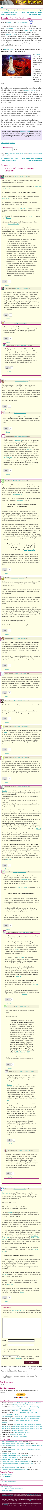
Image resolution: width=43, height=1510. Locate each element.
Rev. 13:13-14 (35, 1236)
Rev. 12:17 (16, 224)
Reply (7, 285)
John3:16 (38, 829)
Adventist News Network (9, 1481)
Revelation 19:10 (24, 208)
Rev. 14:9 (4, 1239)
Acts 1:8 (30, 216)
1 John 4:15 (16, 949)
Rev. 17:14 (22, 1292)
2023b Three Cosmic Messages (17, 153)
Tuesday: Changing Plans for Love (11, 1457)
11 (5, 1251)
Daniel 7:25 (7, 732)
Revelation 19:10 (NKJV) (21, 887)
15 (38, 1237)
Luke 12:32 (7, 188)
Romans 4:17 (20, 500)
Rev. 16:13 (9, 1284)
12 (37, 1237)
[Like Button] (14, 149)
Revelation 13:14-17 (29, 90)
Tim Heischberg (6, 1416)
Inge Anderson (6, 1426)
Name (4, 1340)
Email (4, 1345)
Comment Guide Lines (19, 1310)
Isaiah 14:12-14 (28, 30)
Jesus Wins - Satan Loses (35, 153)
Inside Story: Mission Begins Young (12, 1441)
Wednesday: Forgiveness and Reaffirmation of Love (27, 1426)
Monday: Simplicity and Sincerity (23, 1405)
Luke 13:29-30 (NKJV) (29, 550)
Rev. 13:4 (33, 1237)
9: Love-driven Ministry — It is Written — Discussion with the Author (22, 1445)
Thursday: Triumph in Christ (20, 1430)
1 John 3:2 (29, 449)
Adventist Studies (7, 1474)
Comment (5, 1317)
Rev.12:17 (4, 791)
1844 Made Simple (7, 1487)
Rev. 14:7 (34, 1249)
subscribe (18, 1358)
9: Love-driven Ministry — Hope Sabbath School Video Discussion (21, 1449)
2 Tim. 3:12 (11, 224)
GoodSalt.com (5, 1504)
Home (3, 10)
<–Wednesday (5, 143)
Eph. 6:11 (8, 859)
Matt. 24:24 (5, 1237)
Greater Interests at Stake (9, 1459)
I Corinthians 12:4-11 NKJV (23, 1052)
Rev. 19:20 (5, 1274)
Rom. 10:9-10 (20, 957)
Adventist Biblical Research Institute (12, 1489)
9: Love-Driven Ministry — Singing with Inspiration (17, 1461)
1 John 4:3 (24, 994)
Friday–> (12, 143)
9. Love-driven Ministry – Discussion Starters (15, 1469)
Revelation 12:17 (11, 34)
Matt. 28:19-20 (6, 198)
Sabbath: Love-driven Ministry (22, 1410)
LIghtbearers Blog (7, 1476)
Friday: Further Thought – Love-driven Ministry (26, 1403)
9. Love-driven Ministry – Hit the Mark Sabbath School (17, 1463)
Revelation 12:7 (10, 28)
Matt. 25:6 (8, 218)
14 (12, 1284)
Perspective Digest (7, 1490)
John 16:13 (18, 976)
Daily (7, 10)
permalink (7, 155)
